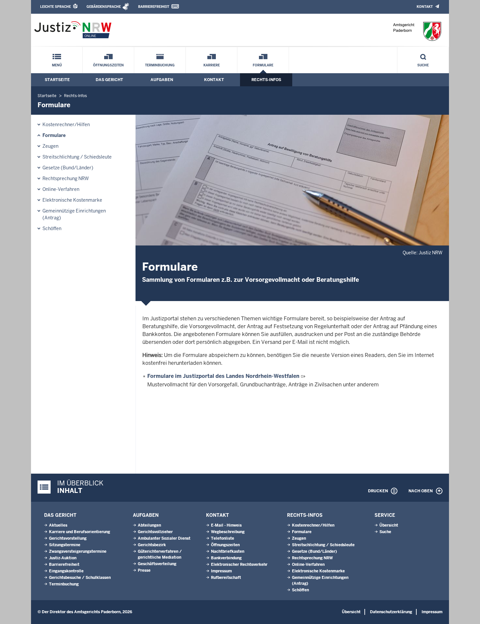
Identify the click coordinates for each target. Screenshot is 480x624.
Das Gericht (109, 79)
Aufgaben (162, 79)
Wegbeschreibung (228, 531)
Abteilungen (149, 525)
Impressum (221, 571)
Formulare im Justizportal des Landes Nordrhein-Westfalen (223, 376)
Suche (423, 65)
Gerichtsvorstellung (68, 538)
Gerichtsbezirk (152, 545)
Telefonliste (222, 538)
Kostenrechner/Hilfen (66, 124)
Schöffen (51, 228)
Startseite (57, 79)
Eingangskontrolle (66, 571)
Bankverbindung (226, 558)
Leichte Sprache (55, 7)
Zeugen (50, 146)
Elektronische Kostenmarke (72, 200)
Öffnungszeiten (108, 65)
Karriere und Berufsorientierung (79, 531)
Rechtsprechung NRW (65, 178)
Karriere (211, 65)
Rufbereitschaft (226, 577)
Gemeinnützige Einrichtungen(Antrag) (74, 214)
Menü (57, 65)
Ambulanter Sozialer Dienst (164, 538)
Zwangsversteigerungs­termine (77, 551)
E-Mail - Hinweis (226, 525)
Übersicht (388, 525)
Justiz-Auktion (62, 558)
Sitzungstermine (64, 545)
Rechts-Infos (266, 79)
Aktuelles (58, 525)
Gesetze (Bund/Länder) (67, 168)
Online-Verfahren (60, 189)
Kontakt (425, 7)
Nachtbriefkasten (227, 551)
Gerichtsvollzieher (155, 531)
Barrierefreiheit (153, 7)
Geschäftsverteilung (157, 563)
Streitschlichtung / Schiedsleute (77, 157)
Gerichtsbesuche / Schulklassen (80, 577)
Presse (144, 570)
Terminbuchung (160, 65)
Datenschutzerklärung (391, 612)
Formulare (263, 65)
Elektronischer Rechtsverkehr (239, 564)
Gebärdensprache (104, 7)
